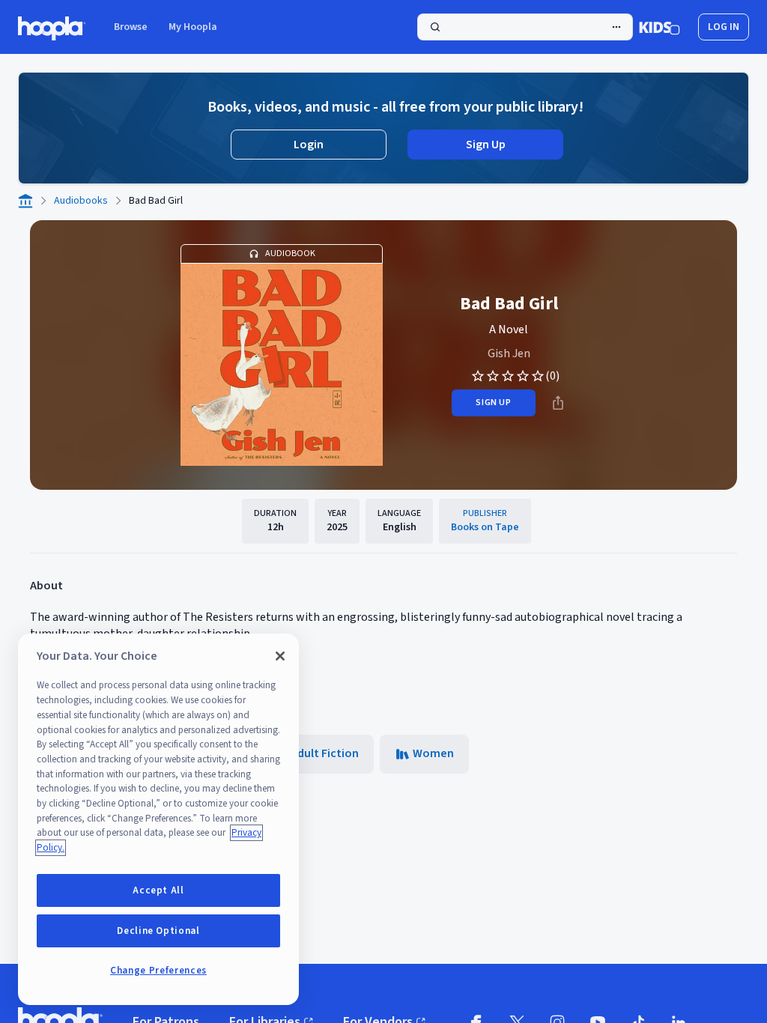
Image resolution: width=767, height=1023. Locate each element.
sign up (493, 402)
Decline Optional (158, 931)
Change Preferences (158, 970)
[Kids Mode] (659, 27)
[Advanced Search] (616, 27)
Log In (723, 26)
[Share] (558, 402)
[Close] (280, 656)
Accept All (158, 890)
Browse (131, 26)
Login (309, 144)
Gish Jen (509, 353)
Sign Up (486, 144)
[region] (158, 819)
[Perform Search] (525, 26)
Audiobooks (81, 200)
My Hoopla (193, 26)
